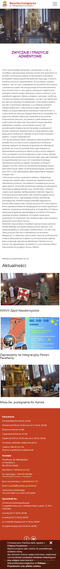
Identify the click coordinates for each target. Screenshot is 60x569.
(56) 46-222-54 (17, 447)
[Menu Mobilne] (55, 4)
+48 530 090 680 (24, 474)
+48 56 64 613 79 (29, 481)
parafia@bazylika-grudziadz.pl (22, 486)
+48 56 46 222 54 (21, 470)
